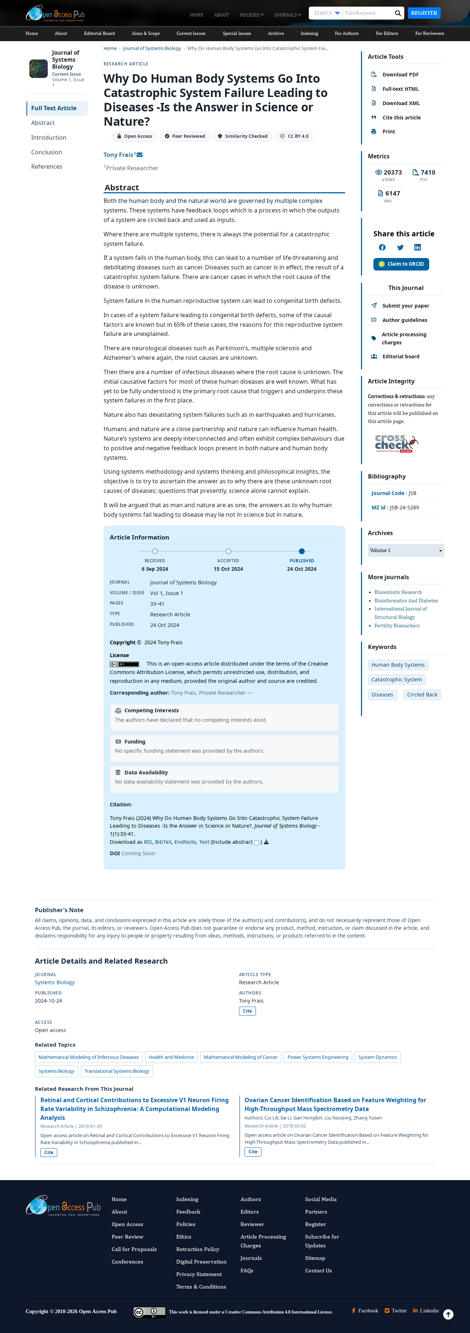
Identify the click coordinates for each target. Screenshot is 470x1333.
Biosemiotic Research (398, 592)
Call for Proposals (134, 1249)
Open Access (127, 1224)
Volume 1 (380, 550)
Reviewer (252, 1224)
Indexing (309, 33)
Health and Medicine (171, 1057)
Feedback (188, 1211)
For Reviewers (429, 33)
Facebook (367, 1311)
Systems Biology (55, 982)
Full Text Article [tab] (53, 108)
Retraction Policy (197, 1249)
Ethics (183, 1236)
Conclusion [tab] (46, 152)
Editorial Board (99, 33)
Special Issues (237, 33)
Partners (316, 1211)
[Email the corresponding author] (139, 155)
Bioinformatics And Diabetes (406, 600)
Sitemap (315, 1257)
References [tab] (46, 166)
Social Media (321, 1199)
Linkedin (429, 1311)
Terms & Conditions (201, 1286)
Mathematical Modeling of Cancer (241, 1057)
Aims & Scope (146, 33)
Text (204, 841)
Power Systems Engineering (318, 1057)
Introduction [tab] (48, 137)
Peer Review (127, 1236)
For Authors (347, 33)
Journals (286, 15)
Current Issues (191, 33)
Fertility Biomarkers (397, 625)
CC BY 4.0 (298, 136)
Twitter (398, 1311)
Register (424, 13)
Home (196, 15)
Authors (251, 1199)
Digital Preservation (201, 1261)
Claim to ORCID (406, 264)
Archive (276, 33)
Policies (250, 15)
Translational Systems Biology (116, 1071)
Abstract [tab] (43, 123)
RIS (148, 841)
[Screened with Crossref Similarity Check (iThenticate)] (395, 442)
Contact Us (318, 1270)
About (221, 15)
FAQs (247, 1270)
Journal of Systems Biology (152, 48)
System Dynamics (377, 1057)
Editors (250, 1211)
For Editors (387, 33)
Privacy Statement (199, 1274)
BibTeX (163, 841)
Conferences (127, 1261)
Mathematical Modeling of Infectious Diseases (89, 1057)
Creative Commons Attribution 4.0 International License (278, 1312)
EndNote (185, 841)
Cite (247, 1011)
